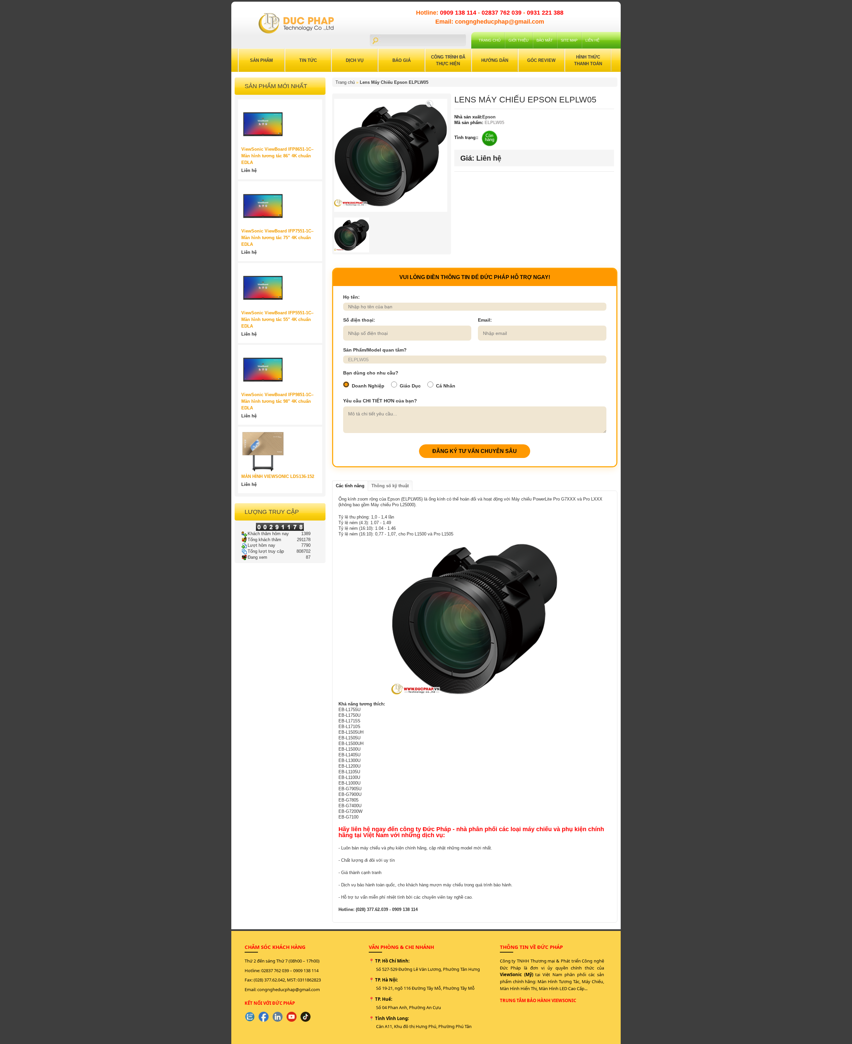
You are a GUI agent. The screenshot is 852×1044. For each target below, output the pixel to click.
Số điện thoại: (359, 320)
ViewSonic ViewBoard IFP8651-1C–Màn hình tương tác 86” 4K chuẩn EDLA (277, 156)
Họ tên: (351, 297)
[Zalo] (250, 1017)
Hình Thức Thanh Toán (588, 60)
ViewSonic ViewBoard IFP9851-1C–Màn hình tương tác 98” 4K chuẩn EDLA (277, 401)
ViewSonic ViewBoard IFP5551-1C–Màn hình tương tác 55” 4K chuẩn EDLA (277, 319)
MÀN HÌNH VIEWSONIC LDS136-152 (277, 476)
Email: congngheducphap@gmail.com (489, 21)
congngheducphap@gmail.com (288, 989)
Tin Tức (308, 60)
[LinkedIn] (278, 1017)
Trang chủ (490, 40)
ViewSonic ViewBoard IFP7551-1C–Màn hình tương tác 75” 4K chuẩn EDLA (277, 237)
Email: (485, 320)
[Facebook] (264, 1017)
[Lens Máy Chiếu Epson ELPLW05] (429, 103)
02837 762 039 (502, 12)
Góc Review (541, 60)
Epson (489, 116)
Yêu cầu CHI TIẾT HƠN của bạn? (380, 400)
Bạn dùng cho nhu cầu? (370, 372)
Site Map (569, 40)
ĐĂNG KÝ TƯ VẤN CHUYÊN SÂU (474, 451)
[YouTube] (292, 1017)
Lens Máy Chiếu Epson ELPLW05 (394, 82)
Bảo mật (544, 40)
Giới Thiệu (519, 40)
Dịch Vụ (354, 60)
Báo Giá (401, 60)
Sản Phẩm (261, 60)
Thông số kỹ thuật (390, 485)
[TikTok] (306, 1017)
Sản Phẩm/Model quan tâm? (375, 350)
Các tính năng (350, 485)
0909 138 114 (459, 12)
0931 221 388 (545, 12)
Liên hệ (592, 40)
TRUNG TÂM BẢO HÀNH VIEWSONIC (538, 1000)
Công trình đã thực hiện (448, 60)
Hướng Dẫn (494, 60)
